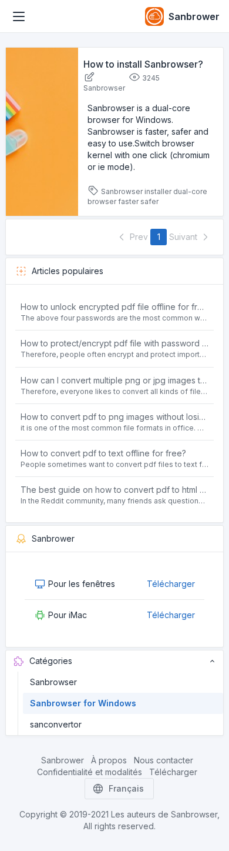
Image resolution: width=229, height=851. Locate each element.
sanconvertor (56, 724)
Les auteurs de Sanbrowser (164, 814)
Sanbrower (62, 760)
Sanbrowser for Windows (83, 703)
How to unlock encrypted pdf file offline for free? (115, 307)
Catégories (50, 661)
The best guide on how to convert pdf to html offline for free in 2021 (115, 490)
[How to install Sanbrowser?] (42, 131)
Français (126, 788)
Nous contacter (163, 760)
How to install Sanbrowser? (143, 64)
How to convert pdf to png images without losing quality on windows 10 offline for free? (115, 417)
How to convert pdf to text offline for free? (103, 453)
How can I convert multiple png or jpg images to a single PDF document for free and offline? (115, 380)
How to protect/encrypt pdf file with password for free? (115, 343)
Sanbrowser (53, 682)
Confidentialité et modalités (89, 772)
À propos (109, 760)
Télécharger (171, 584)
